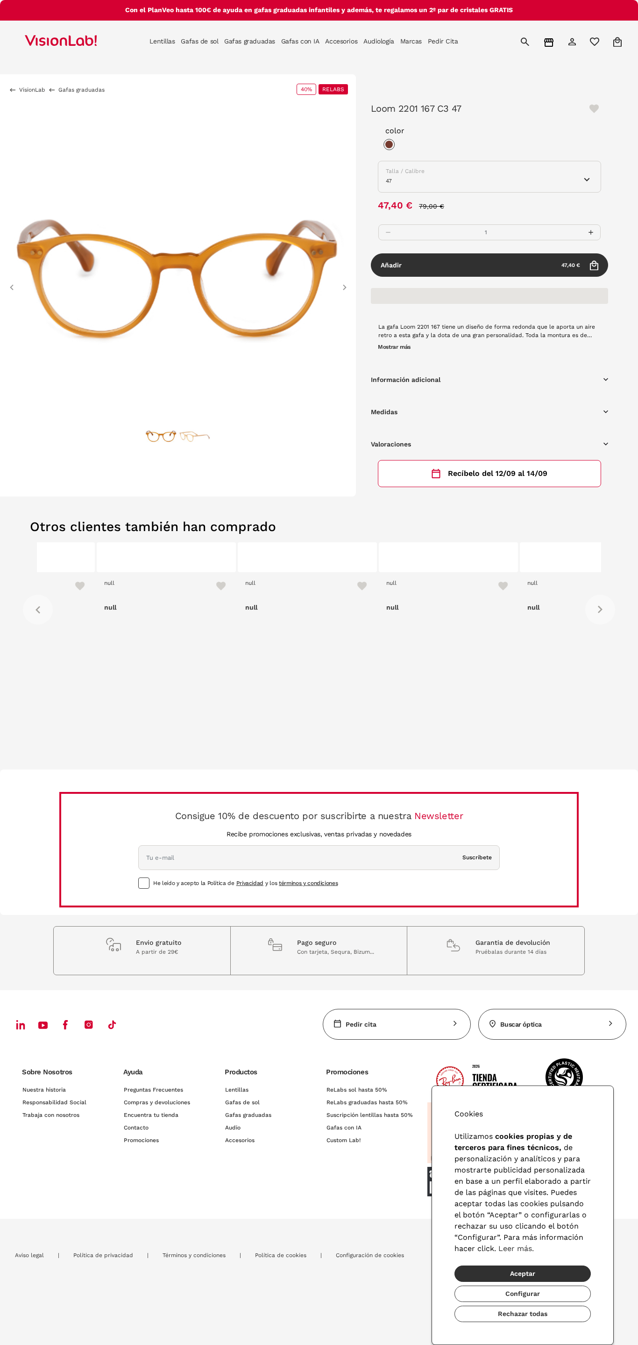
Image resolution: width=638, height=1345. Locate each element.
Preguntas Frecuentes (153, 1089)
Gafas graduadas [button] (249, 41)
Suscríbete (477, 857)
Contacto (136, 1127)
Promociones (141, 1140)
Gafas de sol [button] (199, 41)
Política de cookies (280, 1255)
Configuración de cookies (370, 1255)
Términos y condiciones (194, 1255)
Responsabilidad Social (54, 1102)
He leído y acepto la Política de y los (245, 883)
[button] (11, 283)
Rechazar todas (522, 1313)
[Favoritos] (157, 586)
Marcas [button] (411, 41)
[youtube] (88, 1024)
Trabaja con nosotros (50, 1115)
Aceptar (522, 1273)
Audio (233, 1127)
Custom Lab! (343, 1140)
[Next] (600, 610)
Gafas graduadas (248, 1115)
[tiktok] (112, 1024)
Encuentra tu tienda (151, 1115)
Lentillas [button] (162, 41)
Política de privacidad (103, 1255)
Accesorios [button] (341, 41)
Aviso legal (29, 1255)
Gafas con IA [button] (300, 41)
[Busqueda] (526, 41)
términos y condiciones (308, 883)
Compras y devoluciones (157, 1102)
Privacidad (249, 883)
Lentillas (236, 1089)
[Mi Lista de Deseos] (596, 41)
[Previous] (38, 610)
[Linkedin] (20, 1024)
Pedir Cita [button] (443, 41)
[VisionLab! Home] (77, 42)
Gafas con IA (344, 1127)
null (49, 583)
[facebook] (65, 1024)
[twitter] (43, 1024)
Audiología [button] (378, 41)
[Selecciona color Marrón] (391, 145)
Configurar (522, 1293)
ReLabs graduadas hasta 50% (367, 1102)
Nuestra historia (44, 1089)
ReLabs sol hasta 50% (356, 1089)
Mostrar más (394, 347)
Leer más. (516, 1248)
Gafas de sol (242, 1102)
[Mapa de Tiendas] (550, 42)
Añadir (480, 265)
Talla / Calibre (405, 171)
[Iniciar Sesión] (573, 41)
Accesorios (240, 1140)
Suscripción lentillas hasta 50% (369, 1115)
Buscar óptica (521, 1024)
